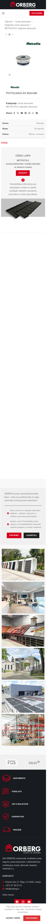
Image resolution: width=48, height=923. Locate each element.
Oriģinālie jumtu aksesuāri (17, 25)
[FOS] (11, 762)
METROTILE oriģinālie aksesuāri (20, 28)
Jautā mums (36, 13)
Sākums (8, 21)
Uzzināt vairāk (13, 918)
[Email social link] (22, 111)
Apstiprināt (32, 918)
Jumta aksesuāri (23, 21)
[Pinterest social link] (26, 111)
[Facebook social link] (14, 111)
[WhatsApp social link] (33, 111)
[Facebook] (17, 901)
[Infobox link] (23, 778)
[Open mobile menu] (3, 13)
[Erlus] (34, 762)
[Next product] (12, 34)
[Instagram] (23, 901)
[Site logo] (23, 4)
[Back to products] (9, 34)
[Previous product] (6, 34)
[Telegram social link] (37, 111)
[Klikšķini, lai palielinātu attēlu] (10, 73)
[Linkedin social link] (29, 111)
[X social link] (18, 111)
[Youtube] (29, 901)
